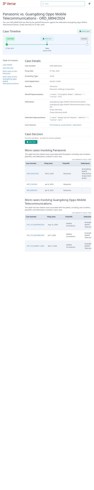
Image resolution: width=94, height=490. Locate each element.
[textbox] (64, 3)
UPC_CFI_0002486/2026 (35, 235)
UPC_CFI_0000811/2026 (35, 246)
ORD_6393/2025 (33, 173)
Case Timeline (12, 31)
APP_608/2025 (32, 190)
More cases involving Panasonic (45, 150)
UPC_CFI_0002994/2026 (35, 224)
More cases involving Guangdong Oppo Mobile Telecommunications (55, 201)
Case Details (7, 65)
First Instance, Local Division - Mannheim (65, 125)
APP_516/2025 (32, 184)
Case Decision (8, 68)
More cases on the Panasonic (10, 72)
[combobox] (63, 3)
